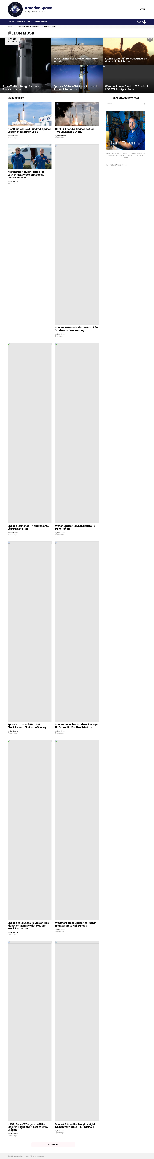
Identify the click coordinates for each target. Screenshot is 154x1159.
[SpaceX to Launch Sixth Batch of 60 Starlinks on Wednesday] (77, 234)
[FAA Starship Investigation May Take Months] (77, 51)
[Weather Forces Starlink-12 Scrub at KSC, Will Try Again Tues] (128, 79)
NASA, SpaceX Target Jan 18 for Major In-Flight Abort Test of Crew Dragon (28, 1127)
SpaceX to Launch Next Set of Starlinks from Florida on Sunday (27, 726)
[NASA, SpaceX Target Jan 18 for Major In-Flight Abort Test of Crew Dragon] (29, 1031)
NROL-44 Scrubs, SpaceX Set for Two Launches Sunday (74, 130)
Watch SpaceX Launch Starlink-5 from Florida (75, 527)
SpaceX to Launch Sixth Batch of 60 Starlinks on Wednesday (76, 329)
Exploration (41, 21)
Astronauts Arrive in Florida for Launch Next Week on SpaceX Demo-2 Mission (26, 174)
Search (143, 104)
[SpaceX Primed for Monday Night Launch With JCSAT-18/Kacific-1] (77, 1031)
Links (29, 21)
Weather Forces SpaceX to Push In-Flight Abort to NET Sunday (76, 924)
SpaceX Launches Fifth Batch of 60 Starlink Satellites (28, 527)
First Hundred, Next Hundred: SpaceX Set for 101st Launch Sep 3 (29, 130)
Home (11, 21)
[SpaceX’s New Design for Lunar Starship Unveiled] (25, 65)
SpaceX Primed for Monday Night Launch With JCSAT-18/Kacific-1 (75, 1125)
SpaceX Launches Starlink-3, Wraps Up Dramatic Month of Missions (76, 726)
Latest (142, 9)
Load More (53, 1144)
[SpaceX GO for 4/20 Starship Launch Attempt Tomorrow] (77, 79)
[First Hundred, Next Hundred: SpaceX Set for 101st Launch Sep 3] (29, 114)
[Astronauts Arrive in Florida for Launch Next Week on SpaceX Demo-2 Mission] (29, 156)
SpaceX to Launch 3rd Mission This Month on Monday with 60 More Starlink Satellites (28, 925)
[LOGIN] (144, 22)
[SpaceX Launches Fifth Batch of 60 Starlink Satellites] (29, 433)
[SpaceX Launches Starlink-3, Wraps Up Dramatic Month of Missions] (77, 631)
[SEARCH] (139, 22)
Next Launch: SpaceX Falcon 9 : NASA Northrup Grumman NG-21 (32, 26)
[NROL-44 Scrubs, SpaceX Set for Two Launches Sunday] (77, 114)
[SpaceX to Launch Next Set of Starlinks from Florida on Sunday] (29, 631)
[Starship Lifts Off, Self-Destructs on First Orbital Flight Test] (128, 51)
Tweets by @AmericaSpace (116, 165)
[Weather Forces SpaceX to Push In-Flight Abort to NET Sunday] (77, 830)
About (20, 21)
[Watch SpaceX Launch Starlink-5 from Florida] (77, 433)
